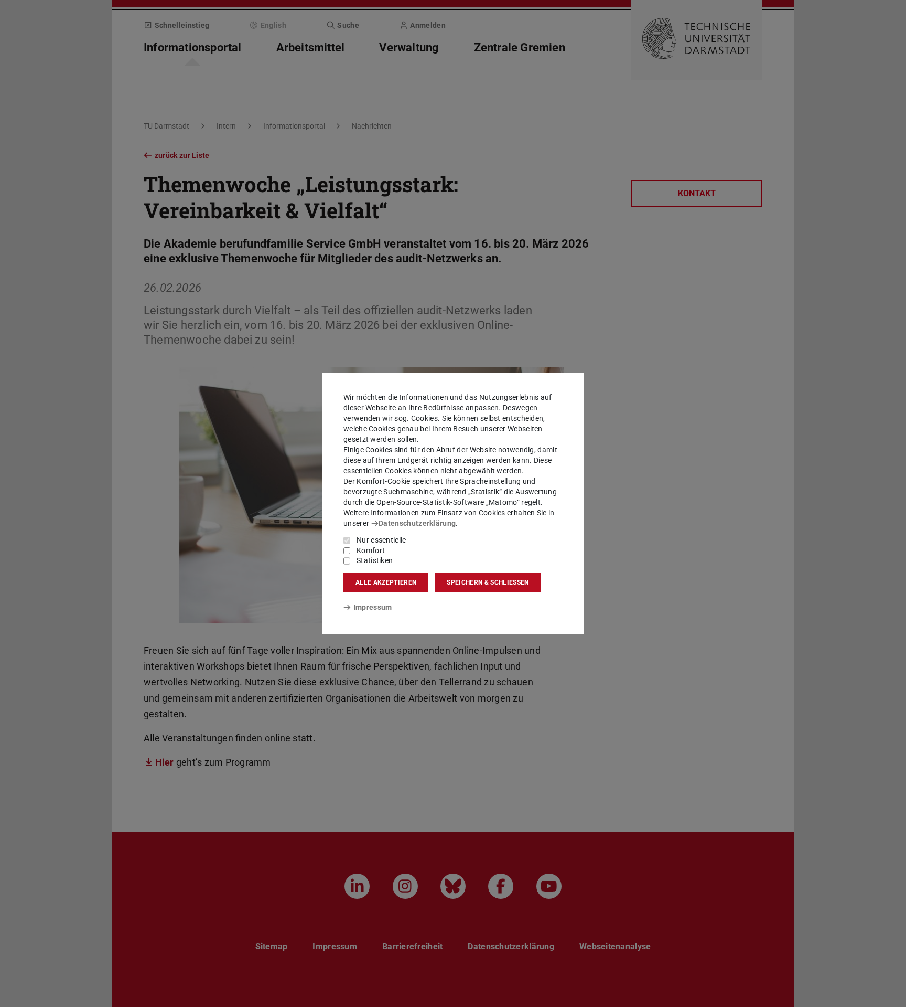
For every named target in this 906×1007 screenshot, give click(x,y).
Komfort (371, 550)
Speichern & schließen (487, 582)
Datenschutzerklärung (417, 523)
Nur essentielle (381, 540)
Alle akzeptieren (385, 582)
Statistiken (375, 560)
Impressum (372, 607)
